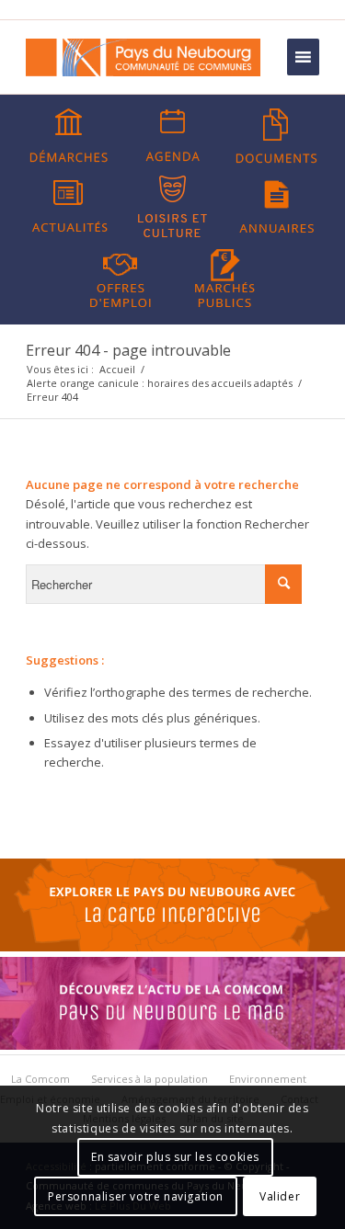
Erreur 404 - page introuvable (128, 350)
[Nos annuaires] (277, 207)
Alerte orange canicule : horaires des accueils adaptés (160, 383)
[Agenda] (173, 136)
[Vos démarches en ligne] (69, 136)
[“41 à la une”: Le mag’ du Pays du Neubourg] (172, 1045)
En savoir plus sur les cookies (175, 1157)
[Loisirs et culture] (173, 207)
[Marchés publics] (224, 277)
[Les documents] (277, 136)
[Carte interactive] (172, 947)
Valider (279, 1196)
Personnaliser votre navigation (136, 1196)
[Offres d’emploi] (120, 277)
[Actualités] (69, 207)
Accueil (117, 369)
